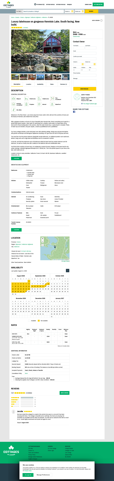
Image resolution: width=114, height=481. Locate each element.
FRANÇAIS (69, 5)
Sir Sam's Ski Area (26, 251)
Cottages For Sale (69, 450)
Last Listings (68, 452)
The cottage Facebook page (90, 103)
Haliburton (16, 246)
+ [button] (42, 239)
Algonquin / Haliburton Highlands (24, 244)
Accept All (28, 475)
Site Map (30, 448)
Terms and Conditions (33, 452)
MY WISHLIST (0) (40, 5)
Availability (40, 84)
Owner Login (51, 450)
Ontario (19, 242)
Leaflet (54, 259)
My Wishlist (68, 456)
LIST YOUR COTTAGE (98, 4)
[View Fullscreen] (42, 245)
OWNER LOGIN (88, 5)
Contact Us (31, 450)
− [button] (42, 241)
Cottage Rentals (69, 448)
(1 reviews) (25, 27)
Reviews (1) (63, 84)
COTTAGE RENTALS (50, 5)
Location (28, 84)
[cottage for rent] (9, 7)
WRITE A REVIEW (64, 393)
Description (17, 84)
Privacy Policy (31, 454)
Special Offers (68, 454)
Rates (52, 84)
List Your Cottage (52, 448)
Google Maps (65, 261)
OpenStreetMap (61, 259)
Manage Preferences (43, 475)
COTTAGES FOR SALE (61, 5)
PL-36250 (50, 17)
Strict (26, 373)
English (30, 459)
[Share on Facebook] (74, 112)
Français (35, 459)
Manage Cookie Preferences (35, 456)
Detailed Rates (76, 36)
